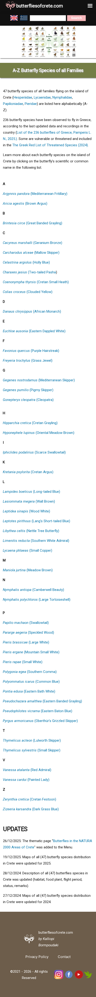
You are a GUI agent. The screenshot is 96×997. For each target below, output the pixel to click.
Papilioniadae (13, 104)
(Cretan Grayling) (30, 423)
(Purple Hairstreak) (31, 351)
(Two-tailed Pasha (29, 272)
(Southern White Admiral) (36, 541)
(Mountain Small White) (31, 652)
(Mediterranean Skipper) (39, 380)
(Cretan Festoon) (29, 799)
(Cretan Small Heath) (36, 282)
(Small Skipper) (31, 750)
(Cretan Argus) (28, 472)
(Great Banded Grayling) (32, 223)
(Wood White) (26, 511)
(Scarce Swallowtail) (34, 452)
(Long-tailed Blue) (31, 492)
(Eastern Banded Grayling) (42, 701)
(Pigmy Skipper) (28, 390)
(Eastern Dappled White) (34, 331)
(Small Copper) (27, 550)
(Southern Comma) (30, 672)
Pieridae (31, 104)
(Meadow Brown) (28, 570)
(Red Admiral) (27, 770)
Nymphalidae (62, 97)
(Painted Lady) (26, 780)
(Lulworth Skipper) (32, 740)
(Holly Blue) (26, 262)
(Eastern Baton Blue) (37, 711)
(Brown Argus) (25, 203)
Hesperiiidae (23, 97)
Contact (64, 956)
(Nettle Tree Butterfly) (31, 531)
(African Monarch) (32, 311)
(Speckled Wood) (28, 632)
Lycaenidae (42, 97)
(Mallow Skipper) (31, 252)
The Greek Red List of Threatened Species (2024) (50, 145)
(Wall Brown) (29, 501)
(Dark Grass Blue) (31, 809)
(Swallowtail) (26, 623)
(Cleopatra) (28, 400)
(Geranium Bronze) (32, 243)
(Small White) (22, 662)
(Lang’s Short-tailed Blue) (36, 521)
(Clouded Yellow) (27, 292)
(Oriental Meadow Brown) (38, 433)
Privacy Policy (36, 956)
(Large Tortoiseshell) (36, 599)
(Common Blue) (31, 681)
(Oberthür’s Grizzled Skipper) (40, 721)
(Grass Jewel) (27, 360)
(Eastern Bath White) (29, 691)
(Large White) (26, 642)
